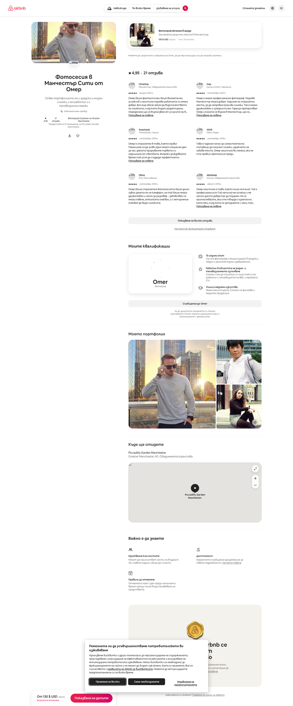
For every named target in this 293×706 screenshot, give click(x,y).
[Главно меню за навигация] (281, 8)
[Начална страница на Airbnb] (17, 8)
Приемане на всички (107, 681)
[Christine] (131, 85)
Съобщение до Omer (195, 303)
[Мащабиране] (255, 478)
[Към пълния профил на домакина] (160, 273)
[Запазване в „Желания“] (77, 135)
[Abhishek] (199, 176)
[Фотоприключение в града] (195, 35)
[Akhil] (199, 131)
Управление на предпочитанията (185, 683)
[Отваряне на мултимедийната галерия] (73, 42)
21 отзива (53, 119)
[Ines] (199, 85)
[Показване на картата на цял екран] (255, 468)
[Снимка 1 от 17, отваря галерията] (172, 384)
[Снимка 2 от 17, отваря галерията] (239, 362)
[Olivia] (131, 176)
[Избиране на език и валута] (272, 8)
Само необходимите (146, 681)
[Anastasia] (131, 131)
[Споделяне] (69, 135)
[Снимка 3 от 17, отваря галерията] (239, 407)
